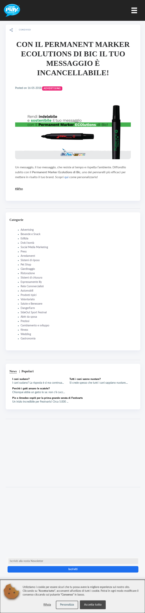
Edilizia (24, 238)
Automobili (27, 290)
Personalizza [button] (67, 605)
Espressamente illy (31, 282)
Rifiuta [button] (47, 605)
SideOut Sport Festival (34, 312)
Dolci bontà (27, 243)
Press (24, 251)
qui (66, 177)
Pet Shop (26, 264)
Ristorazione (28, 273)
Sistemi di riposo (30, 260)
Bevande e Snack (30, 234)
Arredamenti (28, 256)
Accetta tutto (93, 604)
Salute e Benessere (31, 304)
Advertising (52, 88)
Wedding (26, 334)
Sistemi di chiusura (31, 277)
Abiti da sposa (29, 317)
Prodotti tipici (28, 295)
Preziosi (25, 321)
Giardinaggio (28, 269)
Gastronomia (28, 338)
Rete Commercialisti (32, 286)
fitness (24, 330)
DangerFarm (28, 308)
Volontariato (28, 299)
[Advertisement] (73, 453)
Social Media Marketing (34, 247)
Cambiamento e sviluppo (35, 325)
